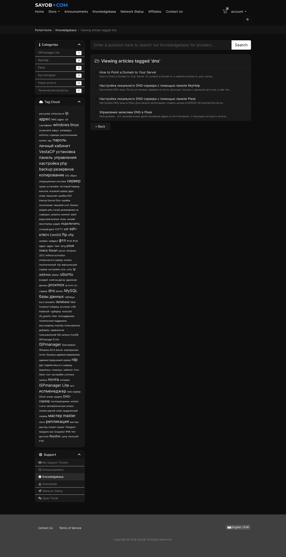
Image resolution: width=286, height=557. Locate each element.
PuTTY (59, 229)
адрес (50, 246)
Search (241, 45)
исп (72, 385)
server (62, 250)
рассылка (44, 113)
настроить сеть (57, 269)
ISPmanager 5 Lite (49, 339)
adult (73, 214)
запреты (55, 214)
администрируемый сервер (55, 360)
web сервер (74, 391)
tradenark (44, 311)
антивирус (66, 130)
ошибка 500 (65, 195)
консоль (43, 191)
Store (52, 11)
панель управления (57, 157)
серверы (54, 135)
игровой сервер (58, 191)
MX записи (63, 334)
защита (58, 396)
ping (63, 246)
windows (61, 124)
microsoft (73, 436)
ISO (67, 175)
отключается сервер (51, 260)
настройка (49, 163)
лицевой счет (61, 205)
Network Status (132, 11)
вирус (55, 130)
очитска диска (57, 279)
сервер (74, 181)
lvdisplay (54, 306)
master (69, 415)
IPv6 (69, 240)
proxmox (56, 284)
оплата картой (47, 410)
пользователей (47, 334)
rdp (75, 359)
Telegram (70, 427)
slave (42, 422)
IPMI (68, 431)
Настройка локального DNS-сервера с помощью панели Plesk (161, 100)
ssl (66, 119)
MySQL (70, 290)
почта (53, 379)
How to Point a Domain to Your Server (156, 74)
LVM (73, 306)
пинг (57, 246)
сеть (69, 269)
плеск (43, 250)
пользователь (72, 325)
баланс (74, 205)
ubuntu (66, 274)
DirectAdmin (68, 344)
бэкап (53, 250)
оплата (68, 260)
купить (43, 140)
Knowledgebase (104, 11)
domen (59, 291)
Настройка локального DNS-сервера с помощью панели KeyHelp (165, 87)
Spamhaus (45, 369)
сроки (42, 186)
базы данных (51, 296)
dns (51, 290)
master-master (56, 427)
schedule (65, 379)
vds (59, 264)
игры (63, 219)
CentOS (55, 235)
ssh (66, 229)
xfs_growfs (45, 316)
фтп (62, 240)
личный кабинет (54, 145)
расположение (68, 135)
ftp (64, 234)
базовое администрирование (63, 354)
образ (73, 175)
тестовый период (69, 186)
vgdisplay (56, 311)
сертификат (45, 125)
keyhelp (59, 325)
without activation (55, 255)
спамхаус (57, 369)
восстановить (47, 302)
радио (56, 223)
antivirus (43, 135)
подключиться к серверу (58, 365)
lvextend (43, 306)
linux (74, 124)
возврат (43, 279)
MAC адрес (57, 119)
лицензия (51, 195)
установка (65, 151)
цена (64, 436)
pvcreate (65, 306)
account (237, 11)
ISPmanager (50, 344)
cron (48, 374)
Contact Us (174, 11)
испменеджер (52, 391)
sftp (71, 235)
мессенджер (46, 325)
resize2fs (67, 311)
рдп (41, 365)
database (62, 302)
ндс (50, 140)
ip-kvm (69, 285)
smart (59, 410)
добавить (44, 330)
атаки (42, 195)
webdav (43, 240)
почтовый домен (60, 401)
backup (46, 169)
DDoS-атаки (46, 396)
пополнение (46, 205)
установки (53, 186)
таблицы (70, 297)
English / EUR (240, 527)
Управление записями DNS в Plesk (163, 114)
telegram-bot (46, 431)
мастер (55, 415)
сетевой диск (46, 229)
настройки (57, 374)
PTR (41, 441)
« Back (100, 126)
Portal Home (43, 30)
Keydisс (55, 436)
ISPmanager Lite (54, 385)
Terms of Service (70, 528)
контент (65, 214)
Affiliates (154, 11)
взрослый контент (49, 219)
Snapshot (59, 431)
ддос (71, 191)
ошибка (66, 200)
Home (39, 11)
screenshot (45, 130)
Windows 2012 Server (51, 349)
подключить (70, 223)
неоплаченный (47, 264)
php (63, 163)
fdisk (73, 302)
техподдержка (66, 316)
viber (54, 316)
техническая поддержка (53, 320)
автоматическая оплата (60, 406)
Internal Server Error (50, 200)
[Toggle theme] (247, 19)
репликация (57, 421)
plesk (70, 246)
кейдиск (53, 240)
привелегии (57, 330)
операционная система (52, 181)
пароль (59, 140)
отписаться (57, 113)
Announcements (76, 11)
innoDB (74, 334)
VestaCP (47, 151)
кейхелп (68, 369)
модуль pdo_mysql (49, 209)
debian (55, 274)
